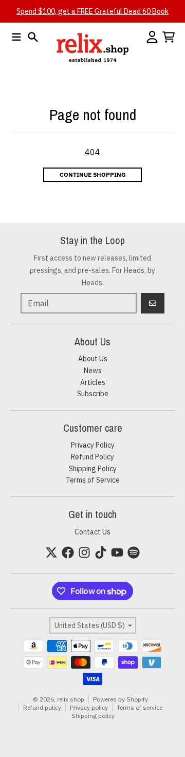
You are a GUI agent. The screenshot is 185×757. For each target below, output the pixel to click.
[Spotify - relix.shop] (133, 552)
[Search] (33, 37)
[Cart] (168, 37)
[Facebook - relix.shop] (68, 552)
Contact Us (92, 532)
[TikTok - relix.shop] (101, 552)
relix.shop (70, 699)
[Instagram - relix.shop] (84, 552)
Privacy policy (89, 707)
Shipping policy (93, 715)
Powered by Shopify (120, 699)
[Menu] (16, 37)
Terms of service (139, 707)
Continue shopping (93, 174)
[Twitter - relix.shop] (51, 552)
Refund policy (42, 707)
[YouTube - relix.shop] (117, 552)
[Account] (152, 37)
